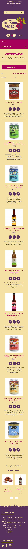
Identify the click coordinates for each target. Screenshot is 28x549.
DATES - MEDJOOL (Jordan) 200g (8, 490)
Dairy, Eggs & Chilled (13, 58)
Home (3, 58)
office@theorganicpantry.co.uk (16, 522)
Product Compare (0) (19, 73)
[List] (4, 74)
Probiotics (23, 58)
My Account (10, 1)
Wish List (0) (18, 1)
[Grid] (2, 74)
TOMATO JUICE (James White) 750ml (20, 490)
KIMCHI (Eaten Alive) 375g (14, 102)
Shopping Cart (11, 3)
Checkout (18, 3)
